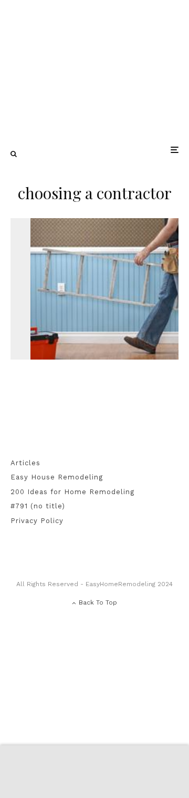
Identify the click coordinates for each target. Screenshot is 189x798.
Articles (25, 463)
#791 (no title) (37, 506)
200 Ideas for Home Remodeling (72, 492)
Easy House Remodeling (56, 477)
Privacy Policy (37, 521)
